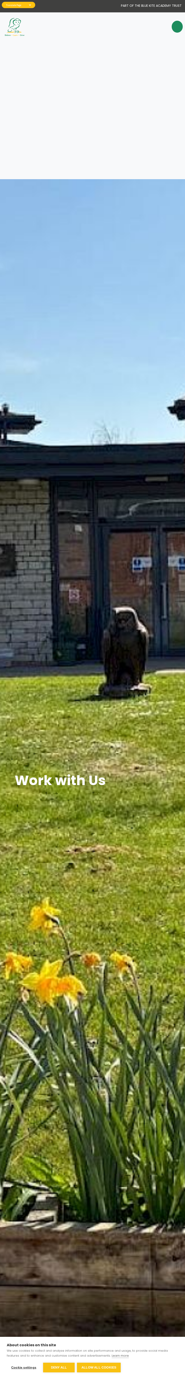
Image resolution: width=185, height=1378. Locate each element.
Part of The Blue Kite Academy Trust (151, 5)
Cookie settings (23, 1367)
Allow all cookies (98, 1367)
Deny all (59, 1367)
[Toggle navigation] (175, 26)
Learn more (120, 1355)
